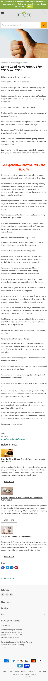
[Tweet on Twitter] (7, 567)
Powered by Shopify (24, 677)
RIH (44, 671)
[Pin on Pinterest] (16, 567)
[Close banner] (45, 4)
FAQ (39, 671)
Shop (10, 671)
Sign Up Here (5, 625)
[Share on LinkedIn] (12, 567)
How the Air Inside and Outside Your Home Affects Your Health (23, 460)
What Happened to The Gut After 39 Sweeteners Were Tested (22, 498)
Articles (23, 671)
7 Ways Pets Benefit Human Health (16, 536)
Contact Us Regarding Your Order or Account (16, 642)
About (17, 671)
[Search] (44, 25)
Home (4, 671)
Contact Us (32, 671)
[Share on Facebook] (3, 567)
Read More (9, 482)
